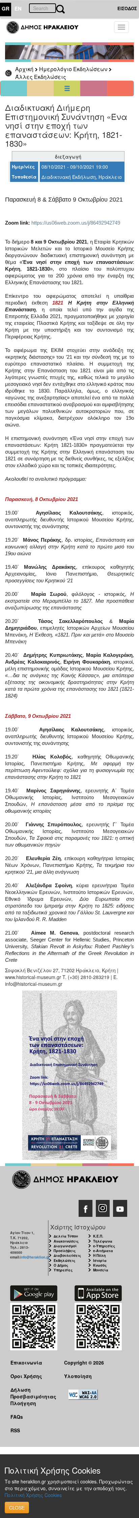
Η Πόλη (99, 1255)
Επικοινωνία (26, 1362)
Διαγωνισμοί (65, 1246)
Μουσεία (100, 1270)
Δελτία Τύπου (66, 1236)
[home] (46, 30)
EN (18, 8)
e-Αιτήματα (103, 1250)
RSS (15, 1430)
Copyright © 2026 (84, 1362)
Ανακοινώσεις (66, 1241)
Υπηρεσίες (63, 1270)
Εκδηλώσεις (64, 1260)
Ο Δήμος (61, 1265)
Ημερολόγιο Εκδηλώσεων (73, 69)
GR (5, 8)
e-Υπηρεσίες (104, 1246)
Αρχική (24, 69)
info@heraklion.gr (35, 1257)
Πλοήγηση (23, 1403)
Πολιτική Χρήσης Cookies (33, 1495)
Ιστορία (100, 1260)
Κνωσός (100, 1265)
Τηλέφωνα (102, 1241)
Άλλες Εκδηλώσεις (40, 77)
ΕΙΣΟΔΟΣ (127, 8)
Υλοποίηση (78, 1376)
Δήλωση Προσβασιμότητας (32, 1392)
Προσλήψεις (65, 1250)
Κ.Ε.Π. (98, 1236)
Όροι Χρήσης (26, 1376)
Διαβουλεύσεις (67, 1255)
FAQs (16, 1416)
